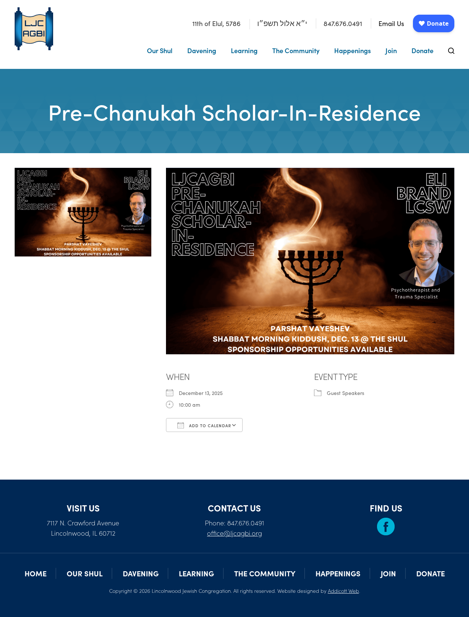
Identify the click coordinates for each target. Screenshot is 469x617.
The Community (296, 50)
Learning (244, 50)
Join (391, 50)
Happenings (352, 50)
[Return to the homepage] (34, 28)
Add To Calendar (209, 425)
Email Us (391, 23)
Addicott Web (343, 590)
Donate (422, 50)
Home (36, 573)
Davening (201, 50)
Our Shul (160, 50)
